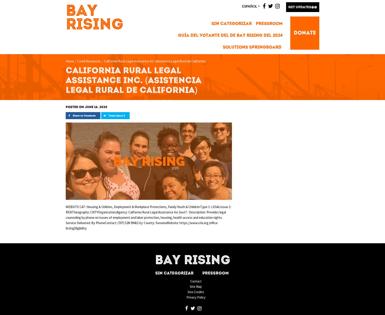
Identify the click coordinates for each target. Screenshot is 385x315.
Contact (196, 281)
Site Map (196, 286)
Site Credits (196, 292)
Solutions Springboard (252, 47)
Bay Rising (95, 18)
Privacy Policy (195, 297)
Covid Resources (89, 61)
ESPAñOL (249, 6)
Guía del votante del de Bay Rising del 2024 (230, 36)
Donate (305, 33)
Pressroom (269, 24)
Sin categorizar (231, 24)
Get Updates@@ (302, 7)
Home (70, 61)
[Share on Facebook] (83, 115)
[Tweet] (115, 115)
